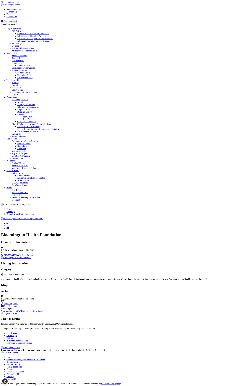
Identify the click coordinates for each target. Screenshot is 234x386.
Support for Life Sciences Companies (33, 33)
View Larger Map (11, 303)
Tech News (27, 117)
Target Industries (13, 29)
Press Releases (23, 175)
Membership (11, 12)
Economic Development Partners (26, 197)
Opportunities (12, 97)
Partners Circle (23, 73)
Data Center (11, 139)
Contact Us (17, 200)
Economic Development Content (31, 178)
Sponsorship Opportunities (23, 68)
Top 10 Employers (20, 153)
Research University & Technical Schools (35, 38)
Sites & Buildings (14, 9)
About (20, 102)
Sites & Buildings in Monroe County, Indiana (31, 124)
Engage (20, 114)
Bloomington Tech (20, 99)
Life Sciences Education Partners (31, 36)
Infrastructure (17, 158)
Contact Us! (11, 16)
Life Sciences (17, 31)
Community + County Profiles (25, 141)
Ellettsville (21, 148)
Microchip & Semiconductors (24, 51)
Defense (15, 46)
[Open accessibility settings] (5, 381)
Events (9, 14)
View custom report (9, 311)
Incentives (16, 134)
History (15, 95)
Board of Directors (20, 192)
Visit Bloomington (14, 367)
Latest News (17, 173)
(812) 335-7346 (98, 350)
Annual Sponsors (19, 70)
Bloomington (23, 146)
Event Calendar (18, 63)
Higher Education (19, 163)
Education (16, 85)
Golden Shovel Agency (111, 383)
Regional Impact (24, 109)
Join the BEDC (18, 58)
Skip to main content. (10, 2)
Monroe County (24, 143)
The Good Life (12, 80)
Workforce (11, 161)
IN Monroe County (20, 185)
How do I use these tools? (32, 311)
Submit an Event (24, 65)
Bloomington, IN (13, 362)
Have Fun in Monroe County (24, 92)
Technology (17, 43)
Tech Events (28, 119)
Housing (15, 82)
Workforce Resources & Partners (26, 168)
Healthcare (16, 87)
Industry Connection (26, 104)
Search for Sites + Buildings (29, 126)
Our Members (18, 60)
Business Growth (24, 112)
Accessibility (11, 379)
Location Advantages (21, 156)
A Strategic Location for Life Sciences (33, 41)
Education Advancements (28, 107)
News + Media (12, 170)
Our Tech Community (26, 121)
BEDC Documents (20, 183)
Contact (9, 369)
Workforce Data (19, 151)
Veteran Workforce (20, 165)
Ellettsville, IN (12, 374)
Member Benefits (19, 55)
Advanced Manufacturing (23, 48)
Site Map (10, 376)
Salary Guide (17, 90)
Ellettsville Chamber (15, 372)
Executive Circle (24, 75)
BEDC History (18, 195)
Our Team (16, 190)
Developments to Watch (27, 131)
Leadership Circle (24, 77)
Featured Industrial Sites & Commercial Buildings (38, 129)
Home (9, 357)
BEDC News (23, 180)
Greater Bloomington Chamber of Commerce (25, 359)
